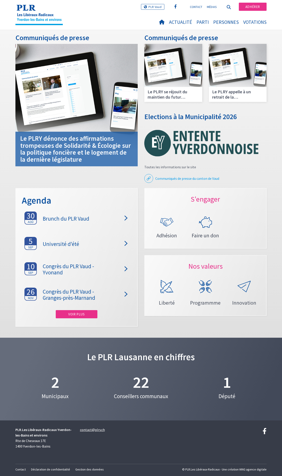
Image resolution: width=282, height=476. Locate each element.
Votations (255, 22)
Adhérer (252, 7)
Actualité (180, 22)
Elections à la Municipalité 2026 (190, 116)
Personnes (226, 22)
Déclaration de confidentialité (50, 469)
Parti (203, 22)
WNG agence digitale (253, 469)
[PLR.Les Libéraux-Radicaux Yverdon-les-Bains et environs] (40, 9)
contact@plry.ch (92, 429)
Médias (212, 7)
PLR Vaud (154, 7)
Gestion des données (89, 469)
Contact (196, 7)
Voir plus (76, 314)
